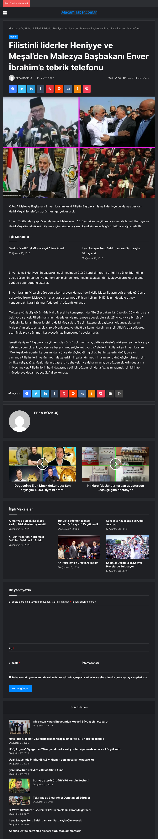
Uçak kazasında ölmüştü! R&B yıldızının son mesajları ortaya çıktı (51, 759)
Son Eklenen (79, 707)
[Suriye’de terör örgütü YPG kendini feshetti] (19, 786)
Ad (11, 648)
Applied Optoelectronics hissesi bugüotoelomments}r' (45, 830)
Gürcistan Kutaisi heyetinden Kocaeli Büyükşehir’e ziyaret (70, 721)
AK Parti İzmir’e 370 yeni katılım (78, 562)
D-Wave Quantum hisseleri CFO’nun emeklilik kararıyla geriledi (50, 810)
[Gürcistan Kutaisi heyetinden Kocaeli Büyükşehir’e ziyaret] (19, 727)
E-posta (14, 662)
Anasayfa (17, 28)
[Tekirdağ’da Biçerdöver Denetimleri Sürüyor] (19, 800)
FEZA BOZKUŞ (24, 78)
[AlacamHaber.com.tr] (79, 12)
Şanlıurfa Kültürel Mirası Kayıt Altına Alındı (37, 248)
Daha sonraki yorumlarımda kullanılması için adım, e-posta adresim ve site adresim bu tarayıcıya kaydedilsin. (80, 677)
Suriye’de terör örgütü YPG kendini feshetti (61, 780)
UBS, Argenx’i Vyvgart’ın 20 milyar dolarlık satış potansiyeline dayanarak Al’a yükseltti (65, 749)
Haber (28, 28)
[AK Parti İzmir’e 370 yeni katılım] (79, 547)
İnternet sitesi (90, 662)
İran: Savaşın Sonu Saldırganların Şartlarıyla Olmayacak (45, 820)
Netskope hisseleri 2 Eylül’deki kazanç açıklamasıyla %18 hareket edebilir (56, 738)
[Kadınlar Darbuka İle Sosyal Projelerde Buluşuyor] (127, 547)
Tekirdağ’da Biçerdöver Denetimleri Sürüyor (61, 797)
